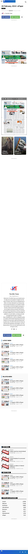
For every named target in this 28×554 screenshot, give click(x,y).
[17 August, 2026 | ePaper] (5, 368)
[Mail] (14, 328)
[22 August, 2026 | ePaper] (5, 345)
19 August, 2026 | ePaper (16, 352)
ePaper (3, 8)
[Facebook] (11, 328)
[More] (22, 17)
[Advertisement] (14, 35)
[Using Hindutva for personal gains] (5, 459)
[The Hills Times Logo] (9, 1)
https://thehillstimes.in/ (14, 296)
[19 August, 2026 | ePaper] (5, 353)
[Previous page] (3, 99)
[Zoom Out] (14, 99)
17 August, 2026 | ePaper (16, 367)
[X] (16, 328)
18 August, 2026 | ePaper (16, 360)
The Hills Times (8, 13)
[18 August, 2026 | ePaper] (5, 361)
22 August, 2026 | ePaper (16, 344)
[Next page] (5, 99)
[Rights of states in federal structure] (5, 466)
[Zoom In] (16, 99)
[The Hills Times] (2, 13)
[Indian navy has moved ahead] (5, 452)
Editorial (6, 447)
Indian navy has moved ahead (18, 451)
